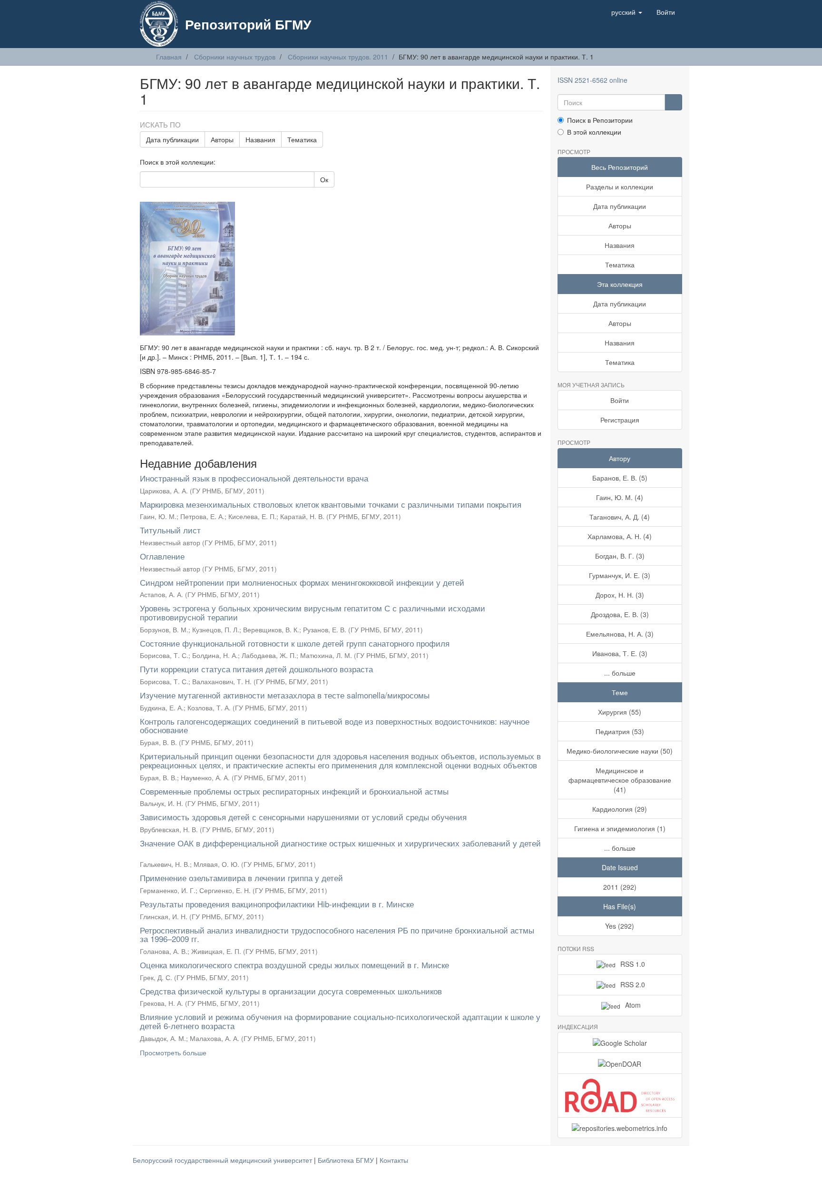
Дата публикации (172, 139)
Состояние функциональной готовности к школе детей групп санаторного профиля (295, 643)
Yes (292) (619, 926)
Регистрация (619, 419)
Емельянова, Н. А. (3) (620, 634)
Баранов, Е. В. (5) (619, 477)
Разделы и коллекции (619, 186)
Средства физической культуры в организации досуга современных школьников (291, 991)
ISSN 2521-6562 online (592, 80)
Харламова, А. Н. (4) (619, 536)
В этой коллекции (594, 132)
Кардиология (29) (619, 809)
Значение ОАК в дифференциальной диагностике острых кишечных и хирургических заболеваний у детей (340, 843)
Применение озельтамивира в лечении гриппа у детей (241, 878)
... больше (620, 673)
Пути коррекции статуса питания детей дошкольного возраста (256, 669)
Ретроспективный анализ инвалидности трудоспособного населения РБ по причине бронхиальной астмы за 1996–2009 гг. (337, 934)
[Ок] (673, 102)
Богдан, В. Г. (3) (620, 555)
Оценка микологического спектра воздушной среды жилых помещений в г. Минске (294, 965)
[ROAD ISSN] (620, 1095)
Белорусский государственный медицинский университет (223, 1160)
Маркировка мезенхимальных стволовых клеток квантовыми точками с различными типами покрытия (330, 504)
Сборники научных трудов (234, 56)
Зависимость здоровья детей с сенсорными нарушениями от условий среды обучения (303, 817)
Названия (260, 139)
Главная (169, 56)
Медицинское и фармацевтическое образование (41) (619, 780)
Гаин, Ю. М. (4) (619, 497)
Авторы (222, 139)
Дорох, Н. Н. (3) (620, 594)
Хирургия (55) (619, 712)
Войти (619, 400)
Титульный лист (170, 530)
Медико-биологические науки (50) (620, 751)
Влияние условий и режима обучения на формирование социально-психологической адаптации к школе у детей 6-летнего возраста (340, 1021)
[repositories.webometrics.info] (620, 1127)
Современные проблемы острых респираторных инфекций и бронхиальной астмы (294, 791)
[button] (626, 12)
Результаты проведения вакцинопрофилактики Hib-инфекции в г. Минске (277, 904)
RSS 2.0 (632, 984)
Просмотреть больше (173, 1052)
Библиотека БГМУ (347, 1160)
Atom (633, 1005)
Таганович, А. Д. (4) (619, 516)
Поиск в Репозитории (600, 120)
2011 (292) (619, 887)
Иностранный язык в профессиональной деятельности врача (254, 478)
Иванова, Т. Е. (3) (619, 653)
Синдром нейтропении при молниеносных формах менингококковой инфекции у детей (302, 582)
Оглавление (162, 556)
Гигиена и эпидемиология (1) (619, 828)
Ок (324, 179)
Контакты (394, 1160)
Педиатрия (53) (620, 731)
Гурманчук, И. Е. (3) (619, 575)
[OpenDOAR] (620, 1062)
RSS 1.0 (632, 964)
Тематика (302, 139)
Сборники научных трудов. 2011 (338, 56)
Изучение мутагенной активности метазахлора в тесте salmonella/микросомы (285, 695)
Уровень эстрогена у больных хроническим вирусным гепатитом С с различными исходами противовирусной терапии (312, 612)
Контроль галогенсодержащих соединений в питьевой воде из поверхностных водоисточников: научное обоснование (334, 725)
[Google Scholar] (620, 1042)
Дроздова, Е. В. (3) (620, 614)
